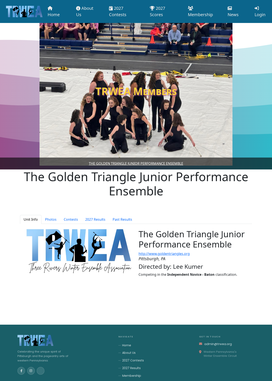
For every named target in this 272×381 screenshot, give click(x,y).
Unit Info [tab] (31, 219)
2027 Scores (157, 11)
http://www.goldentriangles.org (164, 253)
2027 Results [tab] (95, 219)
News (233, 14)
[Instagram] (31, 371)
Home (54, 14)
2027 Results (131, 368)
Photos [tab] (51, 219)
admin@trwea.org (218, 344)
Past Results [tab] (122, 219)
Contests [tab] (71, 219)
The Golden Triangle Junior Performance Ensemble (136, 163)
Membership (200, 14)
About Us (84, 11)
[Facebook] (21, 371)
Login (260, 14)
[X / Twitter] (40, 371)
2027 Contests (117, 11)
